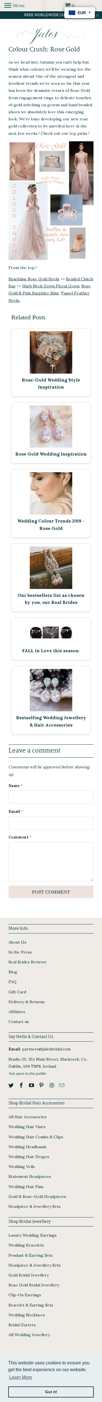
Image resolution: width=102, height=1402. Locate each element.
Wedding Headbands (27, 1146)
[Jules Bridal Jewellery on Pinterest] (42, 1085)
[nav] (14, 5)
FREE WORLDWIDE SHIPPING (51, 15)
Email (15, 811)
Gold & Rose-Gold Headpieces (37, 1196)
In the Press (20, 952)
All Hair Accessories (27, 1116)
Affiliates (16, 1011)
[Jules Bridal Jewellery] (51, 35)
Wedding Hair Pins (25, 1186)
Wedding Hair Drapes (28, 1156)
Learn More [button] (20, 1377)
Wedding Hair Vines (27, 1126)
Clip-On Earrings (24, 1294)
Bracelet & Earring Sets (30, 1305)
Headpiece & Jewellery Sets (34, 1206)
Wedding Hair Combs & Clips (35, 1136)
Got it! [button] (51, 1392)
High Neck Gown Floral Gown (50, 286)
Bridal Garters (22, 1324)
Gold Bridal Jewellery (28, 1275)
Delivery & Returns (26, 1001)
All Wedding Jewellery (29, 1334)
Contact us (18, 1021)
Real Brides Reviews (27, 962)
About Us (17, 942)
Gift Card (17, 991)
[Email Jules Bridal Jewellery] (62, 1085)
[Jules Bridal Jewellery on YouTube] (32, 1085)
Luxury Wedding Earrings (32, 1235)
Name (15, 785)
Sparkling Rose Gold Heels (33, 278)
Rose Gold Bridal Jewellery (33, 1285)
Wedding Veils (21, 1166)
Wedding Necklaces (26, 1315)
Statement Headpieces (29, 1176)
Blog (12, 971)
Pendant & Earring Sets (30, 1255)
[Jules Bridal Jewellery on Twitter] (11, 1085)
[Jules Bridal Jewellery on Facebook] (22, 1085)
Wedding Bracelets (26, 1245)
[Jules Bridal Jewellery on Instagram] (52, 1085)
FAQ (12, 981)
